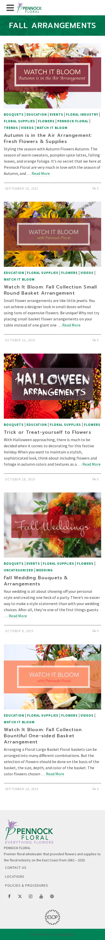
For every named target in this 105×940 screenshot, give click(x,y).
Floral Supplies (19, 121)
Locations (14, 876)
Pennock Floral (72, 121)
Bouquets (14, 114)
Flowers (46, 121)
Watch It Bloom (52, 128)
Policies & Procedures (26, 885)
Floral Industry (82, 114)
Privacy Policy (66, 934)
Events (56, 114)
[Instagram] (30, 896)
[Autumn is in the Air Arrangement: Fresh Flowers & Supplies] (52, 76)
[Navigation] (10, 7)
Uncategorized (18, 570)
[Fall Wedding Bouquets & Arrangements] (52, 525)
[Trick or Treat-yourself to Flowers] (52, 386)
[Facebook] (9, 896)
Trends (11, 128)
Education (37, 114)
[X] (20, 896)
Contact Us (16, 867)
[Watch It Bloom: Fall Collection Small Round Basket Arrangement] (52, 234)
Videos (27, 128)
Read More (41, 173)
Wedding (44, 570)
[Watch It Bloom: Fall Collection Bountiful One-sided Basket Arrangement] (52, 676)
